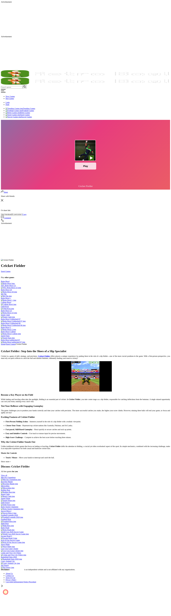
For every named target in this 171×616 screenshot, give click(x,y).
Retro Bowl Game (17, 570)
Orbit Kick (5, 306)
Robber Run (5, 490)
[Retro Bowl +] (8, 300)
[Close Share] (2, 201)
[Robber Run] (8, 492)
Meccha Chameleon (8, 477)
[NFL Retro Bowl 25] (11, 288)
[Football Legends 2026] (12, 517)
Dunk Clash (5, 315)
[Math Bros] (7, 526)
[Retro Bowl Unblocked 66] (13, 325)
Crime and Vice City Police (11, 553)
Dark (7, 105)
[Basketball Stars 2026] (11, 559)
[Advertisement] (71, 19)
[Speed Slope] (8, 500)
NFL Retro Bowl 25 (8, 286)
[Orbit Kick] (7, 309)
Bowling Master (7, 482)
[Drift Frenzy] (8, 505)
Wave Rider (5, 544)
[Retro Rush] (7, 530)
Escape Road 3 (6, 536)
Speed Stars (5, 336)
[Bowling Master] (9, 484)
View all (4, 475)
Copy (24, 214)
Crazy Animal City (8, 561)
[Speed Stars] (8, 338)
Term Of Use (10, 578)
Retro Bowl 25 (6, 311)
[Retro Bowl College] (11, 334)
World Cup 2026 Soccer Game (12, 532)
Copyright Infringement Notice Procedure (21, 582)
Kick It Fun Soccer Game (10, 540)
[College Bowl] (8, 304)
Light (8, 102)
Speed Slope (5, 498)
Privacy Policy (11, 580)
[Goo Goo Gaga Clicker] (12, 551)
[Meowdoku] (8, 488)
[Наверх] (2, 586)
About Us (9, 573)
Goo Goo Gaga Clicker (9, 549)
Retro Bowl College (8, 332)
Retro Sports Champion (9, 507)
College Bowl (6, 302)
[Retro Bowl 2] (8, 329)
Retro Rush (5, 528)
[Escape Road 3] (9, 538)
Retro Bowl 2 (6, 327)
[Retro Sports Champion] (12, 509)
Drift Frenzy (5, 503)
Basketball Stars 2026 (9, 557)
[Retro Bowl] (8, 283)
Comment (7, 218)
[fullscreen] (2, 221)
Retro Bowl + (6, 298)
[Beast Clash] (8, 496)
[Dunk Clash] (8, 317)
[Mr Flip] (6, 296)
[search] (24, 86)
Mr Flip (4, 294)
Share (6, 192)
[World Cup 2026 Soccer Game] (15, 534)
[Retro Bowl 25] (9, 313)
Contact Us (10, 576)
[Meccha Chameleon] (11, 480)
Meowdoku (5, 486)
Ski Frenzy (5, 565)
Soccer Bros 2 (6, 511)
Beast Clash (5, 494)
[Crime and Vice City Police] (13, 555)
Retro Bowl (5, 281)
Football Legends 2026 (9, 515)
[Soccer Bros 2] (8, 513)
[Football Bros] (8, 521)
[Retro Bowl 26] (9, 292)
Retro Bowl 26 (6, 290)
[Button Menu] (3, 92)
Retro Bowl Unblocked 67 (10, 319)
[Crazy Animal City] (10, 563)
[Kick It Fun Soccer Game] (13, 542)
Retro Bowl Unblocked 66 (10, 323)
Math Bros (5, 524)
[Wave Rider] (8, 547)
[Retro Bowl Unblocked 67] (13, 321)
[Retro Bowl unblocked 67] (13, 342)
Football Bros (6, 519)
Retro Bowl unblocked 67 (10, 340)
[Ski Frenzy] (7, 567)
